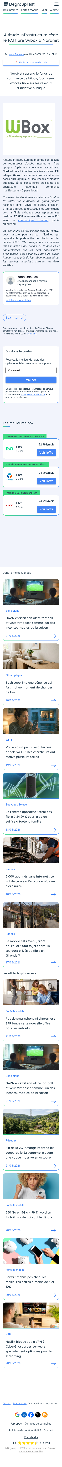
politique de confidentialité (33, 394)
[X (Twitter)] (38, 1415)
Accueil (7, 1403)
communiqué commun (33, 220)
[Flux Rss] (45, 1415)
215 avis (44, 1442)
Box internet (10, 10)
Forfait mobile (29, 10)
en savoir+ (32, 334)
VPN (44, 10)
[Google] (17, 1415)
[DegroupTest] (19, 4)
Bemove (52, 1448)
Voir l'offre (46, 452)
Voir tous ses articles (18, 300)
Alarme (54, 10)
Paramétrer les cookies (31, 1451)
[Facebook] (31, 1415)
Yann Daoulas (16, 54)
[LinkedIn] (24, 1415)
